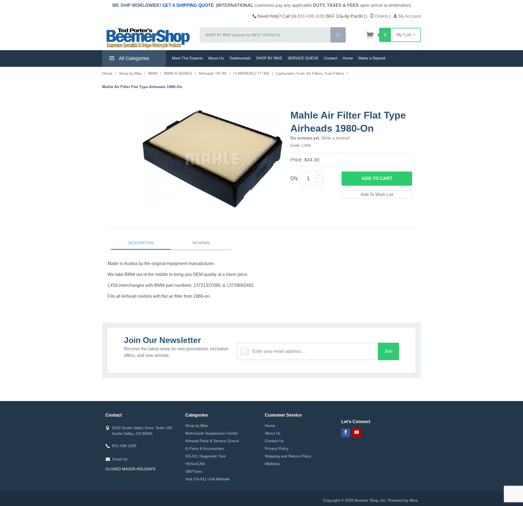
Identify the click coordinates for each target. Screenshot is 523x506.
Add (377, 178)
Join (388, 351)
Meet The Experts (187, 58)
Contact (330, 58)
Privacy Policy (276, 448)
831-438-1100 (311, 16)
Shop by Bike (196, 425)
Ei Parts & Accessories (204, 448)
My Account (409, 16)
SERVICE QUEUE (303, 58)
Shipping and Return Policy (288, 456)
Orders (381, 16)
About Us (216, 58)
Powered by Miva (403, 500)
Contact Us (274, 441)
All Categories (133, 58)
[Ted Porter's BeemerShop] (147, 38)
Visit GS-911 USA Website (207, 479)
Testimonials (240, 58)
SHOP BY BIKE (269, 58)
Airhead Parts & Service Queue (212, 441)
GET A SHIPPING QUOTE (188, 5)
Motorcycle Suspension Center (211, 433)
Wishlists (272, 464)
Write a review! (335, 138)
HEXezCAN (195, 464)
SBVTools (193, 471)
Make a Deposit (371, 58)
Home (348, 58)
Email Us (119, 459)
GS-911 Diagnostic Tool (205, 456)
